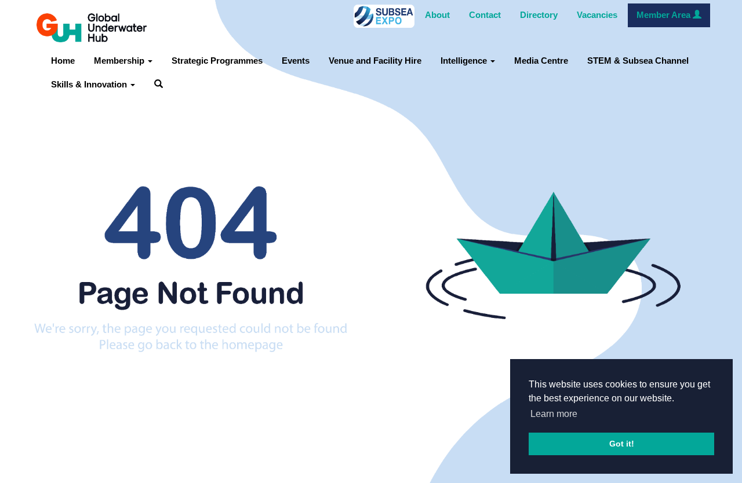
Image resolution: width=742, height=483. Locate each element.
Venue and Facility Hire (375, 60)
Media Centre (541, 60)
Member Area (664, 15)
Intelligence (465, 60)
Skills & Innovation (90, 84)
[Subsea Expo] (384, 15)
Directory (539, 15)
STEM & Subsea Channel (638, 60)
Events (296, 60)
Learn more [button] (553, 414)
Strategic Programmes (217, 60)
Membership (120, 60)
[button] (159, 85)
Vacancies (597, 15)
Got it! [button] (621, 443)
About (437, 15)
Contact (485, 15)
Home (63, 60)
